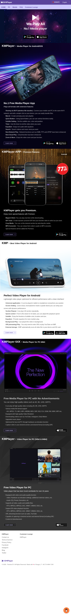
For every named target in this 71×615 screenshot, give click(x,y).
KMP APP (61, 333)
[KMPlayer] (6, 2)
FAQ (21, 7)
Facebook (5, 545)
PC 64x (61, 430)
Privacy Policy (6, 542)
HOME (3, 7)
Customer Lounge (31, 7)
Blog (3, 550)
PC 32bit (61, 525)
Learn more (9, 143)
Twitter (4, 553)
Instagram (5, 547)
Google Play (29, 37)
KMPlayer (23, 537)
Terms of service (7, 540)
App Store (42, 37)
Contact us (5, 537)
